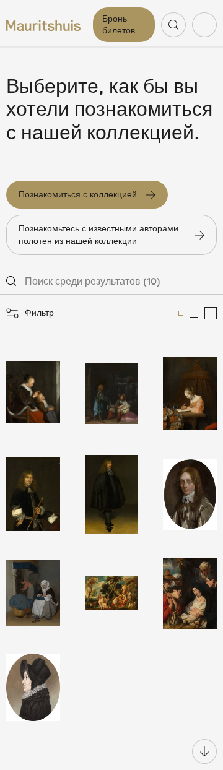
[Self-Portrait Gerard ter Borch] (112, 494)
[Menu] (204, 24)
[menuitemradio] (180, 313)
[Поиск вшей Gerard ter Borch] (33, 394)
